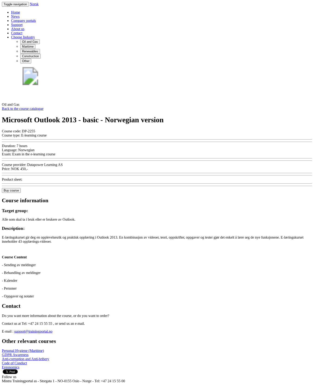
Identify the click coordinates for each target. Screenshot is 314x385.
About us (17, 29)
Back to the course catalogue (22, 109)
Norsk (34, 4)
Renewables (30, 51)
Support (17, 25)
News (15, 16)
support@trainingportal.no (33, 331)
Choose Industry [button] (23, 37)
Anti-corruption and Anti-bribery (25, 359)
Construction (30, 56)
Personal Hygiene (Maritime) (23, 351)
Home (15, 12)
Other (25, 61)
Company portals (23, 21)
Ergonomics (10, 367)
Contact (16, 33)
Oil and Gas (30, 41)
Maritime (28, 46)
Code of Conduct (14, 363)
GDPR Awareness (15, 355)
